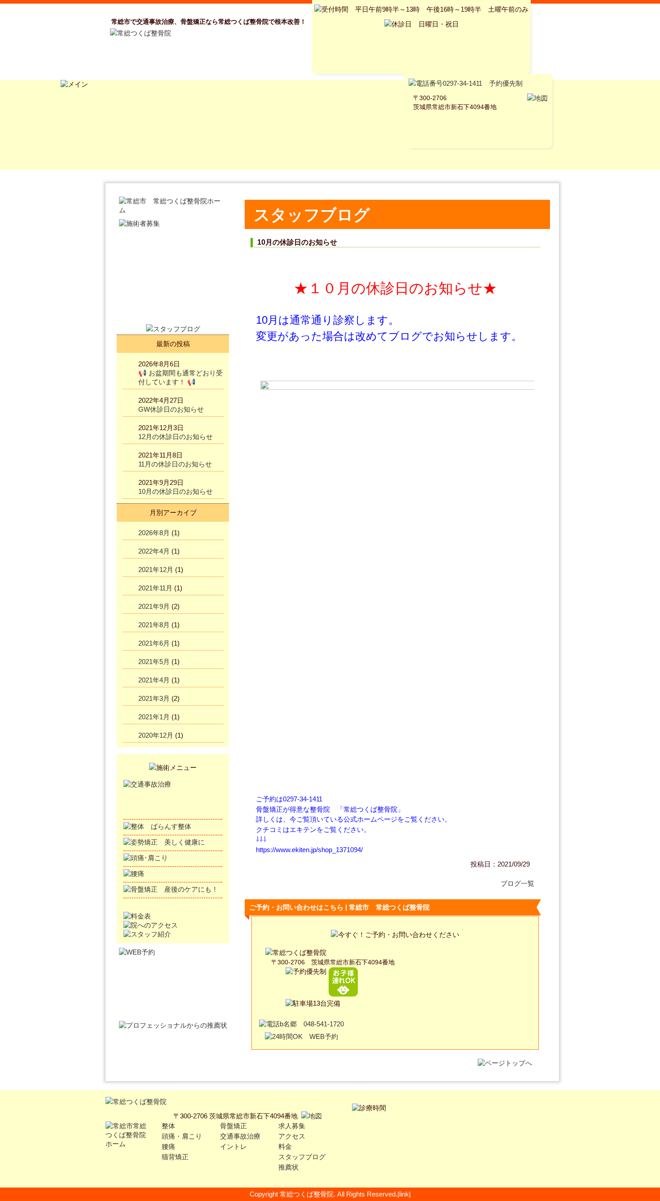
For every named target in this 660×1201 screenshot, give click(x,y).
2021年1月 (154, 717)
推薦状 (288, 1167)
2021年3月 (154, 698)
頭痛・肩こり (182, 1136)
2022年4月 (154, 551)
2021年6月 (154, 643)
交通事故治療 (240, 1136)
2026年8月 (154, 533)
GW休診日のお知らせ (171, 409)
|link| (404, 1194)
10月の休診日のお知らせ (175, 491)
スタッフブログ (302, 1157)
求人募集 (291, 1126)
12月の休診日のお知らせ (175, 436)
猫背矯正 (175, 1157)
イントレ (233, 1146)
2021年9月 (154, 606)
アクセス (291, 1136)
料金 (285, 1146)
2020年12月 (155, 735)
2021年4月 (154, 680)
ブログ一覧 (517, 883)
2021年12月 (155, 569)
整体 (168, 1126)
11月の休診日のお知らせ (175, 464)
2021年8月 (154, 625)
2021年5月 (154, 661)
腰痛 (168, 1146)
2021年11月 (155, 588)
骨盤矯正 (233, 1126)
